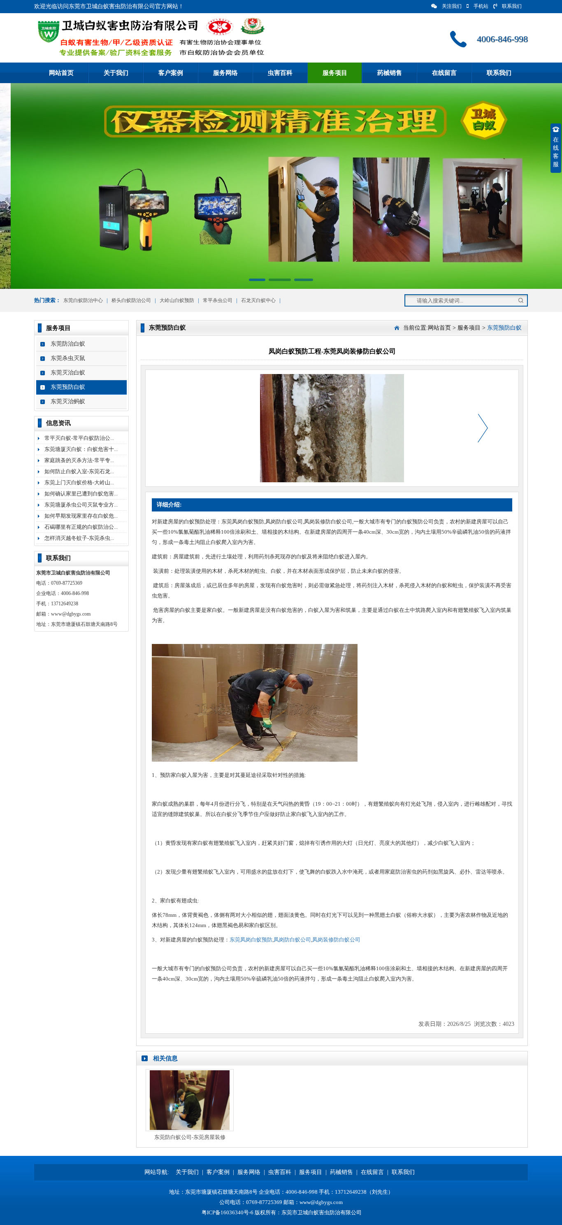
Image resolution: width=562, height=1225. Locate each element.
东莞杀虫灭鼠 (68, 358)
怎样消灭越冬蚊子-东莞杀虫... (79, 538)
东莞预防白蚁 (68, 387)
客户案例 (170, 73)
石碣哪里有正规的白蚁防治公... (81, 527)
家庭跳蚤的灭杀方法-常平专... (79, 460)
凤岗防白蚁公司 (292, 940)
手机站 (481, 6)
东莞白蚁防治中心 (83, 300)
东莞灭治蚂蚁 (68, 401)
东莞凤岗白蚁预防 (251, 940)
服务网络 (225, 73)
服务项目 (335, 73)
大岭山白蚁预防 (177, 300)
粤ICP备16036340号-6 (227, 1212)
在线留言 (444, 73)
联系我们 (512, 6)
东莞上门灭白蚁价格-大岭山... (79, 482)
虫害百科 (280, 73)
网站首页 (61, 73)
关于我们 (116, 73)
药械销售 (389, 73)
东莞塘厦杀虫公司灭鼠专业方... (81, 505)
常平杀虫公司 (217, 300)
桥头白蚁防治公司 (131, 300)
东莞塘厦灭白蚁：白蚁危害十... (81, 449)
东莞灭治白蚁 (68, 373)
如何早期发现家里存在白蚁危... (81, 516)
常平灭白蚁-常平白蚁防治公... (79, 438)
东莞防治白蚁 (68, 344)
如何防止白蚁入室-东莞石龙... (79, 471)
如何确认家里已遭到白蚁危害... (81, 493)
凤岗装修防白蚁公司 (336, 940)
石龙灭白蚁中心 (258, 300)
